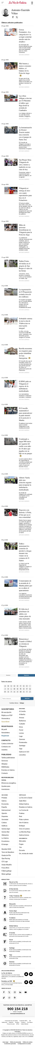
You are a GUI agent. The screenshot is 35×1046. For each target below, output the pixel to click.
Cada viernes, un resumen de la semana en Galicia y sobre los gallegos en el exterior (19, 927)
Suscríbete (5, 721)
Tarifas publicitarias (8, 757)
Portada (4, 798)
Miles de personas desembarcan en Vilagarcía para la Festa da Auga (25, 230)
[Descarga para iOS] (26, 974)
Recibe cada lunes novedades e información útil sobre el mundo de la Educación (20, 905)
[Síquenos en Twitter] (9, 992)
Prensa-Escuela (10, 1024)
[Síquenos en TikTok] (4, 997)
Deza (21, 727)
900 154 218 (17, 1009)
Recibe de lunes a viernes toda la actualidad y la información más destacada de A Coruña (20, 934)
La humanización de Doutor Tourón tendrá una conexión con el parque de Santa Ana (25, 133)
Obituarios (5, 835)
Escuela (22, 850)
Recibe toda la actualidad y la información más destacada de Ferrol (20, 941)
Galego (22, 703)
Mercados (22, 841)
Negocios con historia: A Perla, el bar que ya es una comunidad (25, 513)
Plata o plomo (24, 819)
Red (20, 816)
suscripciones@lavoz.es (17, 1013)
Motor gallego (6, 874)
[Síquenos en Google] (14, 997)
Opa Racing (6, 858)
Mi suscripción (6, 712)
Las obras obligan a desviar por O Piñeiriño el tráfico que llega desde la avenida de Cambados (25, 103)
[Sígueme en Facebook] (13, 17)
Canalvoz (23, 1022)
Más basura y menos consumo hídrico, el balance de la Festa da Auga (25, 68)
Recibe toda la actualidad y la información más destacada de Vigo (20, 956)
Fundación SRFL (23, 1020)
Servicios (4, 761)
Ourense (22, 739)
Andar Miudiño (7, 864)
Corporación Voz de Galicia (11, 1020)
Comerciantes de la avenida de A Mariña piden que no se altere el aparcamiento (25, 586)
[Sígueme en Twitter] (17, 17)
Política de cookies (27, 1042)
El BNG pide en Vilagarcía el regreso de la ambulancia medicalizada (25, 386)
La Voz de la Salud (25, 798)
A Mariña (22, 714)
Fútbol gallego (6, 871)
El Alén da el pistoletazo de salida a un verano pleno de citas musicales (25, 614)
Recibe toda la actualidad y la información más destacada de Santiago (20, 949)
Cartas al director (7, 743)
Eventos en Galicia (7, 770)
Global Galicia (24, 804)
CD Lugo (5, 861)
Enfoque (22, 826)
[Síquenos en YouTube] (25, 992)
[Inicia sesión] (31, 2)
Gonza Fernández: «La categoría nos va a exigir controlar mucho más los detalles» (25, 35)
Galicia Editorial (24, 1024)
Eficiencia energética (8, 783)
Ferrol (21, 730)
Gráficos (4, 826)
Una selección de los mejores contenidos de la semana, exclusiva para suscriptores (20, 897)
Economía (5, 804)
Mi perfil (4, 729)
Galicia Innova (24, 835)
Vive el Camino (24, 829)
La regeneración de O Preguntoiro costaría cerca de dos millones (25, 293)
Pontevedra (23, 742)
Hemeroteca (5, 718)
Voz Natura (29, 1022)
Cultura (4, 822)
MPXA (17, 1024)
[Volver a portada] (17, 3)
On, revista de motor (26, 853)
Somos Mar (5, 832)
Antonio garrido (24, 54)
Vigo (20, 749)
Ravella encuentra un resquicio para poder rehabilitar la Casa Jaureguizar (25, 353)
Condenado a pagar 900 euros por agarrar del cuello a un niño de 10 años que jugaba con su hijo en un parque (25, 446)
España (4, 807)
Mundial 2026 (6, 849)
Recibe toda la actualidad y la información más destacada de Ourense (20, 963)
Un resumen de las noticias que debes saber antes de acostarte (19, 890)
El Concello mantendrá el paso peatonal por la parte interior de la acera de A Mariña (25, 414)
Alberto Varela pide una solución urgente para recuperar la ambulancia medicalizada (25, 483)
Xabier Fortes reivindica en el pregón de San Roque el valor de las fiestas (25, 266)
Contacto (4, 773)
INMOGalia (5, 767)
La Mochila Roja (24, 832)
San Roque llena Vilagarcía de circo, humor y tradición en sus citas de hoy (25, 165)
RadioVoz (11, 1022)
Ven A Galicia (23, 822)
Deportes (5, 816)
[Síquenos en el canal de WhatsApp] (9, 997)
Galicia (4, 801)
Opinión (4, 813)
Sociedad (5, 819)
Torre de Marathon (8, 852)
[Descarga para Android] (31, 974)
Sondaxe (17, 1022)
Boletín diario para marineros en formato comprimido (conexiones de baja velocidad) (19, 919)
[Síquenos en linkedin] (20, 992)
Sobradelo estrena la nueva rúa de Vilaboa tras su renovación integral (25, 323)
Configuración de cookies (24, 1043)
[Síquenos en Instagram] (14, 992)
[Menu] (3, 3)
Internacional (6, 810)
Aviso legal (5, 1042)
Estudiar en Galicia (25, 807)
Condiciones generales (10, 1043)
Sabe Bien (22, 801)
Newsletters (5, 732)
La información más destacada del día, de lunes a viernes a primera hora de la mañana (21, 883)
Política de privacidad (15, 1042)
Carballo (22, 724)
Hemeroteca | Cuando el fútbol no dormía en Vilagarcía (25, 642)
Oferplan (4, 764)
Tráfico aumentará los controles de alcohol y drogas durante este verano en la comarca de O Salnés (25, 552)
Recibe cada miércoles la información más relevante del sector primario (19, 912)
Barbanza (22, 721)
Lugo (21, 736)
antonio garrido (24, 87)
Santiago (22, 745)
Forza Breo (5, 868)
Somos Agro (6, 829)
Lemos (21, 733)
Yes (20, 847)
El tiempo (5, 844)
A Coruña (22, 711)
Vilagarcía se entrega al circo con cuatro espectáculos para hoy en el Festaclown (25, 194)
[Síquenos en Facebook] (4, 992)
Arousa (21, 717)
